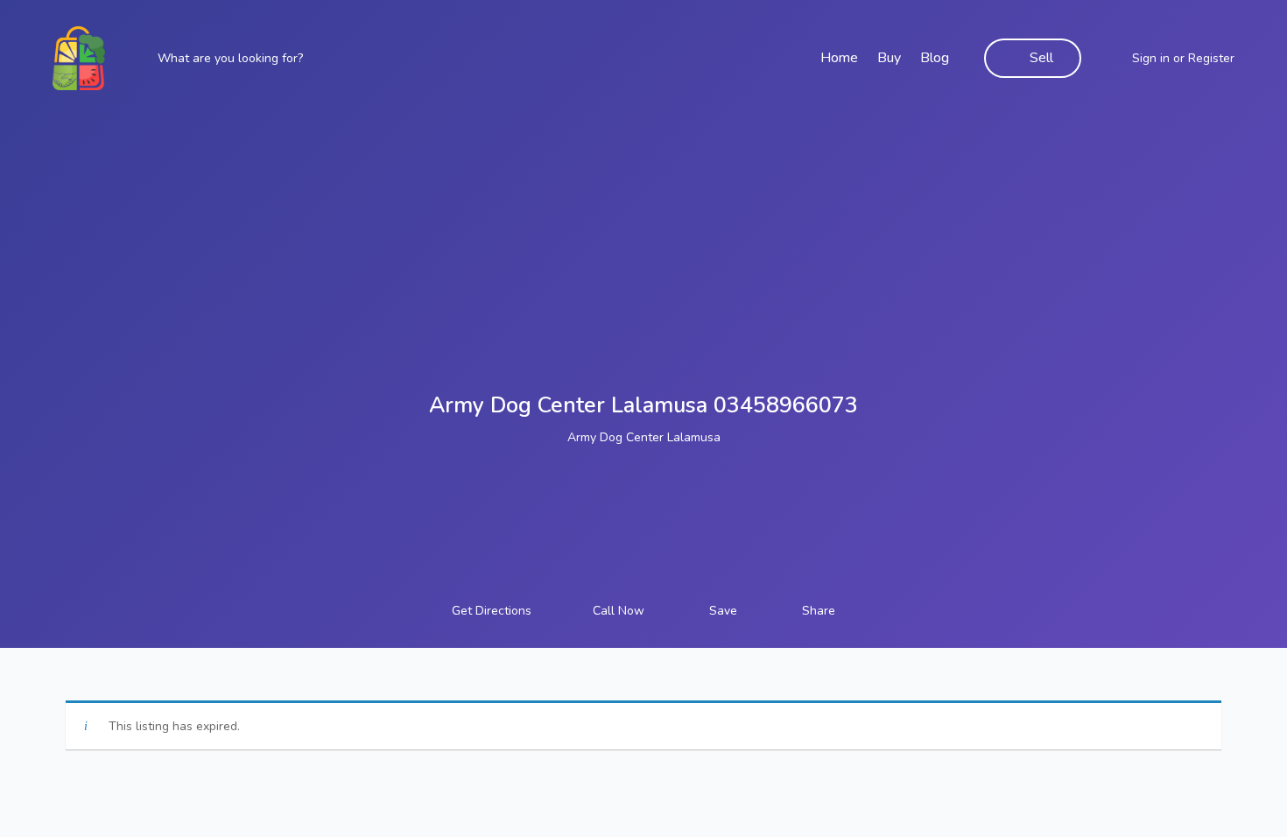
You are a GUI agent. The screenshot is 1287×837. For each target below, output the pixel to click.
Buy (889, 57)
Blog (934, 57)
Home (839, 57)
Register (1211, 58)
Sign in (1151, 58)
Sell (1041, 57)
